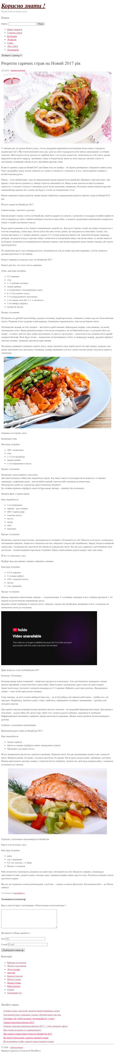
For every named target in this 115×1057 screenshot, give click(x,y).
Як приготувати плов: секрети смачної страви (25, 1037)
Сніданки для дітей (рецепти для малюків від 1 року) (29, 1018)
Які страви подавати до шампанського (22, 1029)
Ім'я (3, 938)
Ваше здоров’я (14, 29)
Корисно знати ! (23, 5)
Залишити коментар (18, 70)
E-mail (4, 944)
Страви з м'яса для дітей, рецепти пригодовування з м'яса (31, 1010)
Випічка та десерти (16, 962)
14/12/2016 (5, 70)
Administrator (16, 1047)
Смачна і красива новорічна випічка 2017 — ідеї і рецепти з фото (35, 1025)
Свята (10, 42)
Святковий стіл (19, 893)
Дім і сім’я (12, 46)
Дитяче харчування (16, 965)
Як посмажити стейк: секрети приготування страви (28, 1041)
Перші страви (14, 982)
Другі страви (13, 969)
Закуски (11, 972)
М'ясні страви (14, 979)
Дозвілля (11, 39)
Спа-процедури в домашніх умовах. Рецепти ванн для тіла (32, 1014)
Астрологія (13, 49)
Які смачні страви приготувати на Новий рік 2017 (27, 1033)
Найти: (4, 23)
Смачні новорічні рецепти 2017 (18, 1022)
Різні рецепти (13, 985)
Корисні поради (15, 975)
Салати (10, 989)
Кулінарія (12, 36)
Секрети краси (14, 32)
